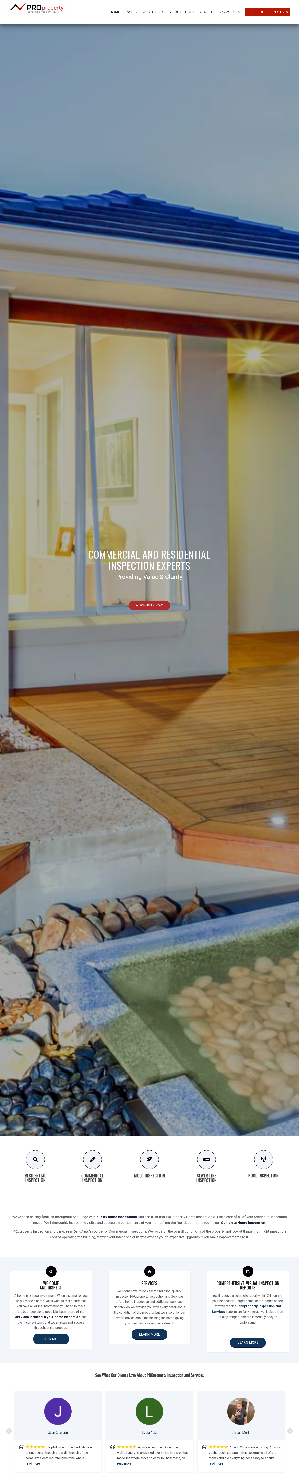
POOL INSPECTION (263, 1176)
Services (149, 1283)
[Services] (149, 1271)
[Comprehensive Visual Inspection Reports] (248, 1271)
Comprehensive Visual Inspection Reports (248, 1285)
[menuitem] (115, 12)
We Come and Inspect (51, 1285)
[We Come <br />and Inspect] (51, 1271)
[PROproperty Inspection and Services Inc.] (36, 12)
